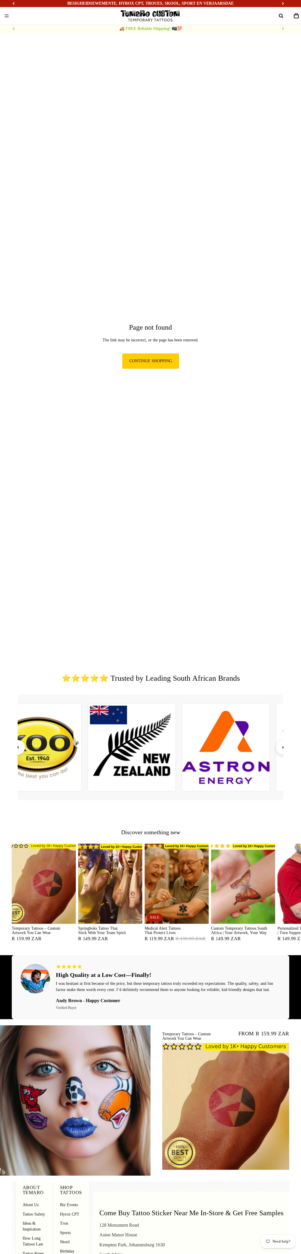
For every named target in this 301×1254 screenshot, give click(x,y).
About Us (31, 1205)
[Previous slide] (13, 28)
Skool (65, 1242)
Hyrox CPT (69, 1214)
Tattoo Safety (34, 1214)
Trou (64, 1223)
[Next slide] (282, 28)
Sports (65, 1233)
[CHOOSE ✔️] (66, 914)
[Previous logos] (17, 747)
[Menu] (7, 16)
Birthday (67, 1251)
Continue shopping (150, 361)
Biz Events (69, 1205)
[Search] (281, 15)
